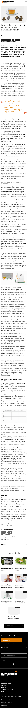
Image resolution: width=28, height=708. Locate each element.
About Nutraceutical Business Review (11, 679)
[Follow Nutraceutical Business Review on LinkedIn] (14, 664)
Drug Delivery (17, 607)
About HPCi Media (6, 681)
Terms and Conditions (7, 689)
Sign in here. (13, 643)
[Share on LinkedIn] (7, 524)
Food (15, 41)
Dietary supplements (4, 41)
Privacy (3, 691)
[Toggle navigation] (26, 2)
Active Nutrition (11, 41)
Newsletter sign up (6, 683)
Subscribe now (9, 625)
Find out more (4, 647)
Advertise (3, 687)
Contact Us (4, 685)
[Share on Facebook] (11, 524)
